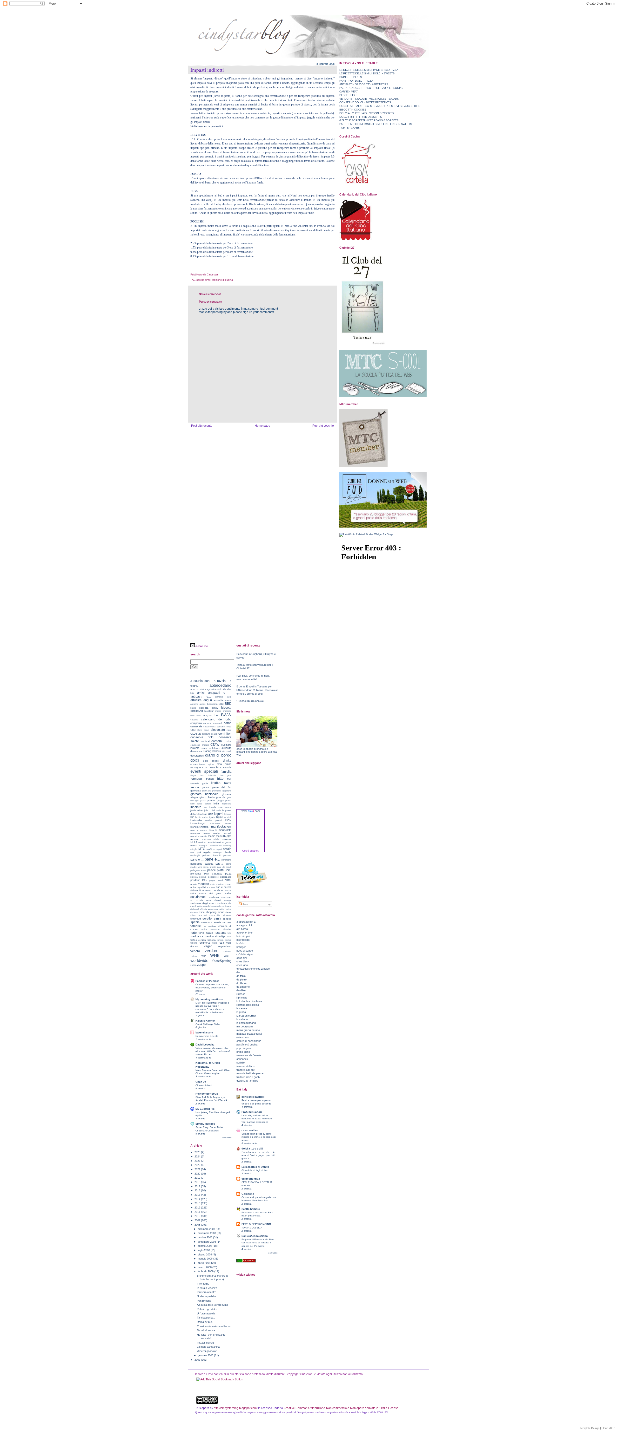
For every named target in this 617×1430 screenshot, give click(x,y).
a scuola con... (201, 681)
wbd (203, 955)
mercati (194, 839)
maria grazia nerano (248, 1030)
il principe (241, 997)
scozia (199, 900)
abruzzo (194, 689)
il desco (240, 994)
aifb (224, 689)
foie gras (226, 775)
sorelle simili (203, 279)
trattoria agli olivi (245, 1069)
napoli (219, 849)
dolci (194, 760)
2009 (197, 1220)
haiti (192, 804)
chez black (242, 961)
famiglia (226, 771)
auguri (207, 700)
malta (228, 823)
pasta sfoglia (209, 867)
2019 (197, 1177)
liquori (219, 817)
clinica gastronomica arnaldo (253, 968)
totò (229, 933)
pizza (228, 873)
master (206, 833)
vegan (208, 946)
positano (195, 880)
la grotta (241, 1012)
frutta (216, 782)
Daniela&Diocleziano (254, 1235)
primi (228, 880)
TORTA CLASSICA (251, 1227)
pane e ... (197, 859)
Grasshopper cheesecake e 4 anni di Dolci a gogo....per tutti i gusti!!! (258, 1155)
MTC (201, 849)
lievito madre (201, 817)
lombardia (196, 820)
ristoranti (195, 890)
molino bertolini (206, 842)
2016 (197, 1190)
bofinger (241, 947)
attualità (195, 700)
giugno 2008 (205, 1254)
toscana (220, 932)
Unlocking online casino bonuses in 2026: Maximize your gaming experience (256, 1118)
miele (216, 839)
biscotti (226, 707)
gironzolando (207, 797)
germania (195, 790)
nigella (207, 852)
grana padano (208, 800)
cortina (228, 741)
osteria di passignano (248, 1040)
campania (196, 723)
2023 (197, 1160)
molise (193, 845)
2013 (197, 1203)
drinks (227, 760)
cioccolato (218, 729)
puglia (193, 884)
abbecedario (220, 685)
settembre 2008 (207, 1241)
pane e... (212, 859)
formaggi (196, 778)
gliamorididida (250, 1178)
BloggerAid (196, 710)
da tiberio (241, 983)
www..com (250, 811)
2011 (197, 1211)
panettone (226, 860)
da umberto (243, 986)
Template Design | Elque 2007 (597, 1428)
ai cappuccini (244, 925)
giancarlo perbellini (211, 791)
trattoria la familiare (247, 1080)
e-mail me (201, 646)
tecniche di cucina (222, 279)
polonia (202, 877)
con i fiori (224, 733)
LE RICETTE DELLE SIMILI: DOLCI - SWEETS (367, 73)
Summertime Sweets (206, 1036)
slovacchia (214, 915)
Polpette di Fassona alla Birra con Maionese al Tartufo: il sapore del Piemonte (257, 1242)
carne (227, 723)
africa (203, 689)
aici (219, 689)
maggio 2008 (205, 1258)
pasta (219, 863)
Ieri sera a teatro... (207, 1292)
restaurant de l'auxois (249, 1055)
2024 (197, 1156)
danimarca (196, 751)
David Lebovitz (205, 1044)
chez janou (242, 965)
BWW (226, 714)
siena (228, 912)
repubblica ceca (206, 887)
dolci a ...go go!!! (252, 1148)
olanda (227, 852)
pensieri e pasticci (252, 1096)
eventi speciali (204, 771)
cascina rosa (224, 726)
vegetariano (224, 946)
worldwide (199, 960)
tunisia (220, 940)
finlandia (212, 775)
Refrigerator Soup (206, 1093)
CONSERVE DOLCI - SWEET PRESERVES (365, 102)
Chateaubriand (203, 1085)
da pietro (241, 979)
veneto (195, 951)
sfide (202, 912)
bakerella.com (204, 1032)
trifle (229, 936)
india (216, 803)
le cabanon (242, 1019)
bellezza (203, 707)
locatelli (227, 817)
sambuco (214, 897)
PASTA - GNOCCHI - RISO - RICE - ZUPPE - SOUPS (370, 87)
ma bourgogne (244, 1026)
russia (228, 890)
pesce (211, 870)
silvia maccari (198, 915)
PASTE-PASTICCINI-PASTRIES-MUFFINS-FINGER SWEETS (375, 124)
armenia (219, 697)
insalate (195, 807)
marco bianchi (208, 830)
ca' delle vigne (244, 954)
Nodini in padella (206, 1296)
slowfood (195, 918)
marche (194, 830)
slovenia (227, 915)
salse (228, 893)
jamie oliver (196, 810)
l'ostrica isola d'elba (247, 1004)
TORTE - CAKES (349, 127)
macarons (215, 823)
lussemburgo (197, 823)
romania (206, 890)
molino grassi (223, 842)
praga (212, 880)
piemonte (195, 873)
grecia (228, 800)
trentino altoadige (215, 936)
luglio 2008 (204, 1250)
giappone (226, 791)
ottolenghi (195, 855)
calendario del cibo (216, 719)
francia (210, 778)
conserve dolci (202, 737)
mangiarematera (199, 826)
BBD (228, 703)
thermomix (215, 929)
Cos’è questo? (250, 850)
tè (205, 926)
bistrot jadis (243, 939)
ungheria (205, 942)
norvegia (217, 852)
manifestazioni (221, 826)
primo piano (243, 1051)
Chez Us (200, 1081)
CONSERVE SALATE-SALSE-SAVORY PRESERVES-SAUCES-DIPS (379, 105)
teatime (212, 926)
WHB (215, 955)
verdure (211, 950)
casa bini (241, 957)
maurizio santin (198, 836)
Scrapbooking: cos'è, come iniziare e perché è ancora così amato (258, 1136)
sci (191, 900)
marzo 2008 (205, 1267)
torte (193, 932)
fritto (220, 778)
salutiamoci (198, 897)
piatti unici (224, 870)
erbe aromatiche (212, 767)
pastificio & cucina (246, 1044)
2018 (197, 1182)
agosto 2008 (205, 1245)
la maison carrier (246, 1015)
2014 (197, 1199)
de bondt (227, 751)
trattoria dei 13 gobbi (248, 1077)
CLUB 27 (195, 733)
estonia (227, 767)
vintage (194, 956)
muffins (211, 849)
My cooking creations (209, 999)
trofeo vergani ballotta (203, 940)
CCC (192, 730)
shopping (211, 912)
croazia (205, 745)
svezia (217, 922)
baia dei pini (243, 936)
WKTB (227, 955)
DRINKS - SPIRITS (350, 77)
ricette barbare (250, 1209)
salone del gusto (210, 893)
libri (192, 817)
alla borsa (242, 928)
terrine (204, 929)
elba (219, 764)
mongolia (203, 845)
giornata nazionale (204, 794)
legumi (218, 814)
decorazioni (197, 755)
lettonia (227, 814)
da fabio (241, 975)
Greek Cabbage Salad (208, 1024)
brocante (227, 711)
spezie (195, 922)
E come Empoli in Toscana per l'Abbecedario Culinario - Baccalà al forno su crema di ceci (256, 690)
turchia (228, 940)
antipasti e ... (220, 692)
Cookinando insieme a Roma (213, 1326)
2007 (197, 1359)
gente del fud (222, 787)
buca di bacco (244, 950)
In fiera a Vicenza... (208, 1287)
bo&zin (240, 943)
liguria (212, 817)
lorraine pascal (213, 820)
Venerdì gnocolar (207, 1351)
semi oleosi (213, 900)
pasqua (209, 863)
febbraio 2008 (206, 1271)
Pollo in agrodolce (207, 1309)
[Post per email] (219, 274)
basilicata (212, 704)
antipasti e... (200, 696)
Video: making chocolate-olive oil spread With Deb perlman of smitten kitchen (212, 1051)
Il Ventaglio (203, 1283)
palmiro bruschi (211, 855)
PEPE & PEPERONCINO (256, 1224)
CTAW (214, 744)
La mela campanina (208, 1346)
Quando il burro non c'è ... (251, 700)
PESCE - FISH (347, 95)
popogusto (213, 877)
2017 (197, 1186)
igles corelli (204, 804)
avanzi (203, 704)
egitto (211, 764)
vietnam (227, 951)
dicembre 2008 (207, 1229)
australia (218, 700)
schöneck (242, 1059)
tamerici (195, 926)
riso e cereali (223, 887)
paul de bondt (224, 867)
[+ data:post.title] (219, 1379)
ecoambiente (197, 764)
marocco (195, 833)
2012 (197, 1207)
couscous (195, 745)
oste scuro (242, 1037)
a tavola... (221, 681)
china (199, 730)
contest (205, 741)
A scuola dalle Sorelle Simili (212, 1304)
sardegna (226, 897)
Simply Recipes (205, 1123)
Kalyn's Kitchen (205, 1020)
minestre (226, 839)
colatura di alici (209, 734)
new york (195, 852)
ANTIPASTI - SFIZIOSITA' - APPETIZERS (363, 84)
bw (216, 715)
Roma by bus (205, 1321)
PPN (204, 880)
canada (207, 723)
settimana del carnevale (209, 906)
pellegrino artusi (198, 870)
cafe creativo (249, 1130)
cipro (229, 730)
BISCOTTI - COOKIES (352, 109)
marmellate (225, 830)
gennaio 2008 (206, 1355)
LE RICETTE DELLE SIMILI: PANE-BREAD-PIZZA (368, 69)
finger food (197, 775)
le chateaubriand (246, 1022)
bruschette (195, 715)
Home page (262, 425)
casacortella (209, 726)
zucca (193, 965)
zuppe (201, 964)
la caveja (241, 1008)
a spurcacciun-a (245, 921)
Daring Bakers (212, 751)
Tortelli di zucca (206, 1330)
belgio (193, 708)
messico (206, 839)
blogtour (209, 711)
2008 (197, 1224)
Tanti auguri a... (206, 1317)
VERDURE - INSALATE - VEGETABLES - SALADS (369, 98)
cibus (206, 730)
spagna (227, 918)
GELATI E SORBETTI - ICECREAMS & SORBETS (368, 120)
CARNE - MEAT (348, 91)
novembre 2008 (207, 1233)
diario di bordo (218, 755)
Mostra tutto (226, 1137)
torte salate (206, 932)
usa (222, 942)
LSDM (228, 820)
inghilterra (226, 804)
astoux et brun (244, 932)
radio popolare (217, 884)
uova (214, 943)
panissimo (196, 863)
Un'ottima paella (206, 1313)
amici (201, 692)
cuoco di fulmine (210, 748)
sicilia (221, 912)
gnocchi (220, 797)
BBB (221, 704)
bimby (215, 707)
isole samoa (224, 807)
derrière (241, 990)
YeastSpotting (221, 961)
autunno (194, 704)
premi (220, 880)
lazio (210, 813)
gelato (205, 787)
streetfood (207, 922)
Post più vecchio (323, 425)
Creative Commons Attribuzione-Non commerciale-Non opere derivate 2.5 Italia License (341, 1408)
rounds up (218, 890)
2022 (197, 1164)
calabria (194, 719)
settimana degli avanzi (203, 903)
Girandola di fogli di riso (254, 1170)
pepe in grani (243, 1048)
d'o (238, 972)
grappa (220, 800)
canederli (217, 723)
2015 (197, 1194)
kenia (218, 810)
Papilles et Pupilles (207, 980)
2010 (197, 1216)
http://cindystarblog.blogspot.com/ (235, 1408)
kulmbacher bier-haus (249, 1001)
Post (245, 904)
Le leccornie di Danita (255, 1166)
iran (205, 807)
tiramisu (227, 929)
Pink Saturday (213, 873)
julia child (209, 810)
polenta (194, 877)
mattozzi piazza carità (249, 1033)
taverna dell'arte (245, 1066)
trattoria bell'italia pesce (249, 1073)
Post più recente (201, 425)
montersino (215, 845)
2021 (197, 1169)
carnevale (196, 726)
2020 (197, 1173)
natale (227, 849)
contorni (216, 741)
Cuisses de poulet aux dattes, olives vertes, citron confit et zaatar (212, 987)
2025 (197, 1152)
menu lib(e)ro (223, 836)
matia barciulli (222, 833)
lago (204, 814)
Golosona (247, 1193)
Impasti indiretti (207, 69)
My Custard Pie (205, 1108)
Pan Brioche (204, 1300)
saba (193, 893)
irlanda (212, 807)
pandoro (227, 855)
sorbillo (240, 1062)
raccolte (203, 884)
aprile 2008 (204, 1262)
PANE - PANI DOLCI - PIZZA (356, 80)
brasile (218, 711)
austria (228, 700)
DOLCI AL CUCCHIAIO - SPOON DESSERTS (366, 113)
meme (211, 836)
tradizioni (196, 936)
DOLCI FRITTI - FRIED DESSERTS (360, 116)
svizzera (226, 922)
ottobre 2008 (205, 1237)
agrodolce (211, 689)
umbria (193, 943)
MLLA (193, 842)
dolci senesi (211, 760)
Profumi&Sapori (251, 1111)
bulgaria (207, 715)
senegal (227, 900)
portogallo (225, 876)
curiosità (226, 747)
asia (229, 697)
